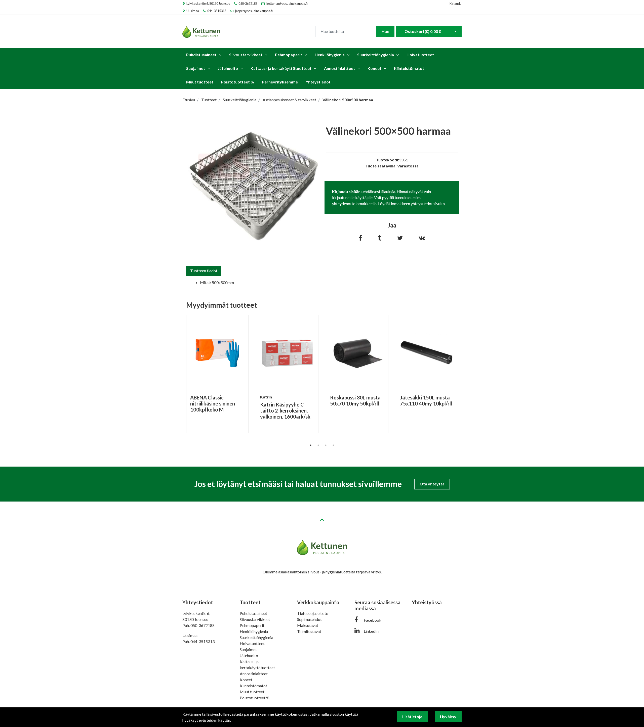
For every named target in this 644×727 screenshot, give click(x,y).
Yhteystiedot (318, 81)
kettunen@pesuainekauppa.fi (287, 4)
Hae (385, 31)
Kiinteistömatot (409, 68)
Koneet (374, 68)
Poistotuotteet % (237, 81)
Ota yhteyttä (432, 483)
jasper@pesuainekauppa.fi (254, 11)
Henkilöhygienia (330, 54)
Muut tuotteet (199, 81)
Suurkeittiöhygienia (375, 54)
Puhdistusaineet (201, 54)
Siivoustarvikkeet (245, 54)
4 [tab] (333, 445)
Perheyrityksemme (280, 81)
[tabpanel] (217, 374)
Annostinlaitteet (339, 68)
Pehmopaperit (288, 54)
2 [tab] (318, 445)
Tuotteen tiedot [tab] (203, 270)
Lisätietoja (412, 716)
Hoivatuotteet (420, 54)
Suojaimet (195, 68)
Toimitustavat (309, 631)
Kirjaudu (456, 4)
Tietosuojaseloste (312, 613)
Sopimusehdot (309, 619)
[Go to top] (322, 519)
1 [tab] (310, 445)
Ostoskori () (423, 31)
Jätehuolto (228, 68)
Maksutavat (307, 625)
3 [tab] (325, 445)
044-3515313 (216, 11)
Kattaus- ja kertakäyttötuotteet (281, 68)
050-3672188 (247, 4)
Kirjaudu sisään (346, 191)
